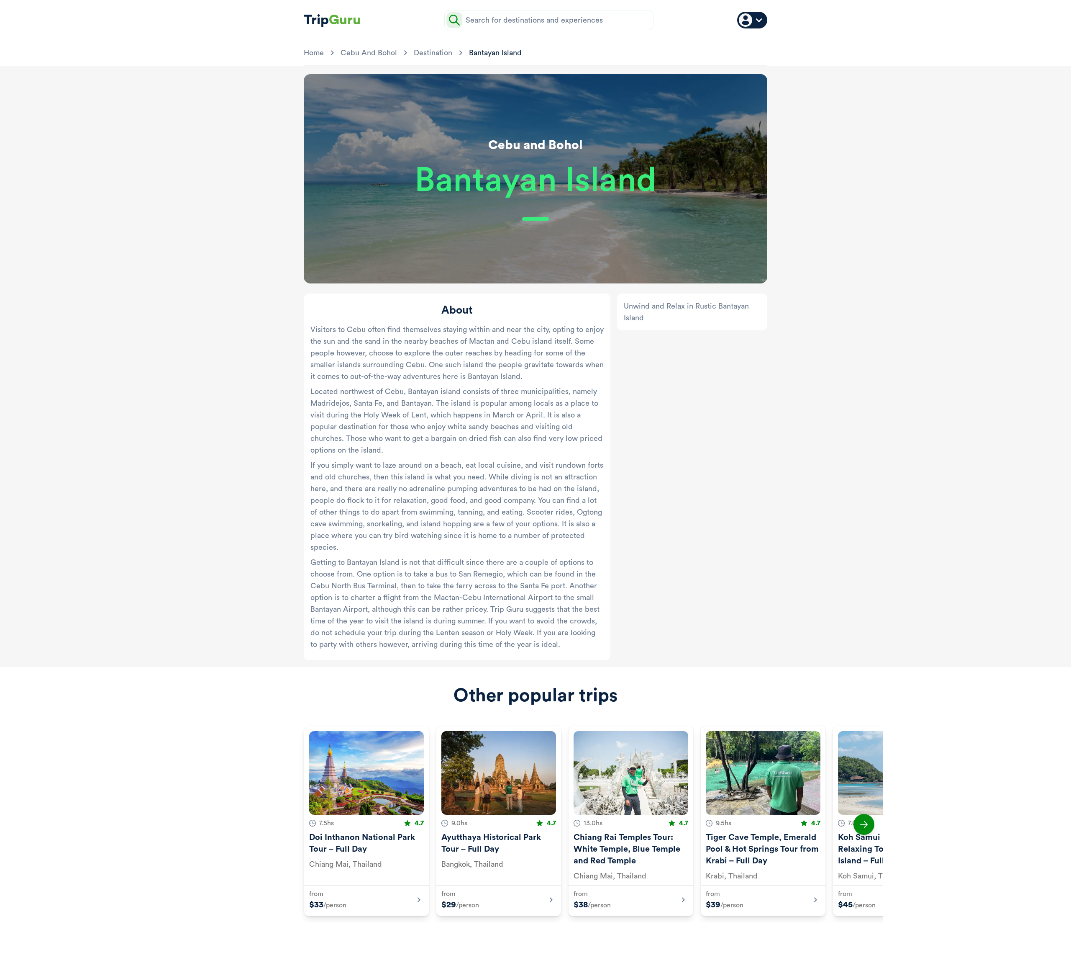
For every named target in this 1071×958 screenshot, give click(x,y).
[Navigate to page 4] (534, 936)
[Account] (752, 20)
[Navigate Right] (863, 824)
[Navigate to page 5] (544, 936)
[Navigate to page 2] (514, 936)
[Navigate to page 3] (524, 936)
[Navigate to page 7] (564, 936)
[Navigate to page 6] (554, 936)
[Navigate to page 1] (500, 936)
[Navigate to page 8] (574, 936)
